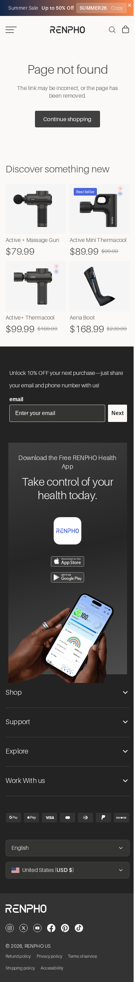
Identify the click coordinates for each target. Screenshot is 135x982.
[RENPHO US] (66, 29)
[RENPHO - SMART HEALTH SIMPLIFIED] (66, 924)
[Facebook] (51, 938)
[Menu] (11, 29)
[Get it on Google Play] (65, 587)
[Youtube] (37, 938)
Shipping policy (20, 977)
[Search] (108, 30)
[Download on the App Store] (65, 571)
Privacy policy (50, 965)
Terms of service (82, 965)
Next (114, 423)
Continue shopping (66, 119)
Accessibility (52, 977)
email (16, 409)
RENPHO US (38, 955)
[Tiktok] (79, 938)
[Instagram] (10, 938)
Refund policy (18, 965)
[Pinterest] (65, 938)
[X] (23, 938)
